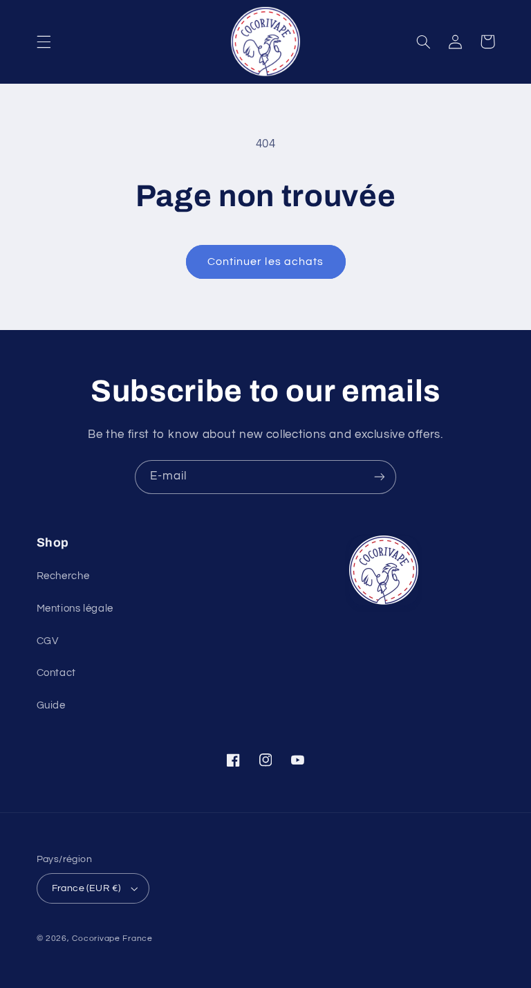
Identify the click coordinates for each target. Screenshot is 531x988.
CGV (48, 641)
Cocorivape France (112, 938)
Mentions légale (75, 608)
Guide (51, 705)
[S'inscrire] (379, 477)
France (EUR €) (86, 888)
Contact (56, 673)
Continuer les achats (265, 261)
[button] (43, 41)
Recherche (63, 576)
